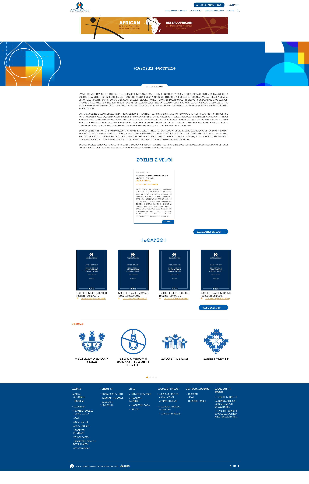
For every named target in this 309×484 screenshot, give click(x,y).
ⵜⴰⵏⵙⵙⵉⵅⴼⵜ (79, 406)
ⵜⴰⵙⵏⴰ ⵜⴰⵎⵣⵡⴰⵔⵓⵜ (154, 86)
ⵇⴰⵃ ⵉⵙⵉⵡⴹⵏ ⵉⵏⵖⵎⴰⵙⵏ (209, 231)
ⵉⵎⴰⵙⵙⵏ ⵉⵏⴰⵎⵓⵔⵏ (81, 437)
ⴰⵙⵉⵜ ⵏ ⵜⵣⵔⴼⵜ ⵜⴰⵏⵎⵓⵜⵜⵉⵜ (176, 11)
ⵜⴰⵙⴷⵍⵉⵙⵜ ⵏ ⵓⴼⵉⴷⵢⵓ (169, 413)
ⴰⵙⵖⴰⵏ (191, 397)
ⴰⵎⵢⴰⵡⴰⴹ (230, 11)
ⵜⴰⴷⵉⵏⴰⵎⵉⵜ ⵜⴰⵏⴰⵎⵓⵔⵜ (112, 398)
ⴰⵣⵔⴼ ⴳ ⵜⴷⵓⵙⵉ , (143, 181)
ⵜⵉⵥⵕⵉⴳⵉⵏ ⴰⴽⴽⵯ (211, 307)
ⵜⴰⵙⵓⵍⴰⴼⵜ (165, 409)
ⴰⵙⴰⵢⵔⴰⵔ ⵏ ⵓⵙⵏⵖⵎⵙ (168, 394)
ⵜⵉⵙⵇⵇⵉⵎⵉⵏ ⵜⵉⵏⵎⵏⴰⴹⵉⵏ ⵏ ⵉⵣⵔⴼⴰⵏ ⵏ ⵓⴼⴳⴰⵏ (84, 443)
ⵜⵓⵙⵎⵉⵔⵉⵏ (193, 394)
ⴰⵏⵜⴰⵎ (132, 388)
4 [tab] (156, 377)
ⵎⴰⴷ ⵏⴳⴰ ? (76, 388)
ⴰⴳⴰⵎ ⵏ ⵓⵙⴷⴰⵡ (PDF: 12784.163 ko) (93, 299)
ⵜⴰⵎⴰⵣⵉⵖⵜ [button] (232, 5)
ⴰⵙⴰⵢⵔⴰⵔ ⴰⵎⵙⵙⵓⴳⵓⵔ (198, 388)
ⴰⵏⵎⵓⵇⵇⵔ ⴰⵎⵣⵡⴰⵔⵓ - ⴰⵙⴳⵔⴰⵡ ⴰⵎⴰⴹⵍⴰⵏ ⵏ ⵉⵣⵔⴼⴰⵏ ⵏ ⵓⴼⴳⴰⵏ (225, 404)
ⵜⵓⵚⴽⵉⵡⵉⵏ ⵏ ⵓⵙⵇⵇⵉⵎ (83, 411)
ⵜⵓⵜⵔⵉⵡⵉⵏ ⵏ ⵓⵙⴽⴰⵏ (197, 401)
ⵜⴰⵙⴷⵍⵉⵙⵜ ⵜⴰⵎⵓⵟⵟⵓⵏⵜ (135, 400)
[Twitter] (230, 466)
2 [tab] (150, 377)
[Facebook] (238, 466)
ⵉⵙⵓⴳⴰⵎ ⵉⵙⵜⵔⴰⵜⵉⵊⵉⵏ (112, 394)
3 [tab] (153, 377)
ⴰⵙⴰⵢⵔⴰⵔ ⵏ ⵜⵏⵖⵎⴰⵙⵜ (169, 388)
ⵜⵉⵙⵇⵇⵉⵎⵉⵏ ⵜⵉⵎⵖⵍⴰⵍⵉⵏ (79, 432)
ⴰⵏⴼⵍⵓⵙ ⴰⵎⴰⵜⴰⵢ (81, 413)
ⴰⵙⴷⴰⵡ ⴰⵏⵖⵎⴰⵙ (166, 397)
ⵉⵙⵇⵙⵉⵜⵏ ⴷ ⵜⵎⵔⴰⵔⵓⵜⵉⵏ (214, 11)
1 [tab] (147, 377)
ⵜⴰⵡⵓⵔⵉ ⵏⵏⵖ (106, 388)
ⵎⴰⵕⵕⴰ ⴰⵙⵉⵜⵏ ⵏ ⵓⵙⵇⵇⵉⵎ (223, 390)
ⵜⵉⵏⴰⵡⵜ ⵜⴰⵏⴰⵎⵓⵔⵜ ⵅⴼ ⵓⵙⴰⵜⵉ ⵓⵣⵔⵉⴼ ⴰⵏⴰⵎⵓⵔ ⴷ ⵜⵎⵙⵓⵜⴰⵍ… (152, 176)
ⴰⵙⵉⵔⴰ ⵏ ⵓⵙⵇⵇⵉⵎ (81, 426)
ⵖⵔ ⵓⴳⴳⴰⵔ (168, 222)
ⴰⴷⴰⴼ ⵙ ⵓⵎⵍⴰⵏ (195, 11)
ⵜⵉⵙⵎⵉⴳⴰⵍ (78, 401)
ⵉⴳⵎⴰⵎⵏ (76, 418)
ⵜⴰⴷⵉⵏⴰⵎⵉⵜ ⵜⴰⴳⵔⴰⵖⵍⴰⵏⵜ (106, 404)
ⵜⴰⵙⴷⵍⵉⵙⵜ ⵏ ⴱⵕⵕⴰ (140, 405)
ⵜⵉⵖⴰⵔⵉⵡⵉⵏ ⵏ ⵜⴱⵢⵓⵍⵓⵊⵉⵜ (147, 184)
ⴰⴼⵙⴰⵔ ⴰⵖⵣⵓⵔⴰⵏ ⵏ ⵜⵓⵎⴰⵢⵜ (211, 5)
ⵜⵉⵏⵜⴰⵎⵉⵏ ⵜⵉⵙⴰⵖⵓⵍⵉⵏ (140, 394)
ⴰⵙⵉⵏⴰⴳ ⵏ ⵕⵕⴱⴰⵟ (81, 448)
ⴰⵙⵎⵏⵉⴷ (77, 394)
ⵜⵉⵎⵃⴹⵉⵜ (134, 409)
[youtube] (234, 466)
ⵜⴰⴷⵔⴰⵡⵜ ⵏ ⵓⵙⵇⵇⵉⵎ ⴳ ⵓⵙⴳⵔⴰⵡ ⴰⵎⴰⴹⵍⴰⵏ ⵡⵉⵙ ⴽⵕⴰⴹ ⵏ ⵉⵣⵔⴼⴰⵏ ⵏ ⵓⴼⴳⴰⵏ (226, 414)
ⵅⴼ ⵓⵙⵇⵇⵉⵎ (79, 397)
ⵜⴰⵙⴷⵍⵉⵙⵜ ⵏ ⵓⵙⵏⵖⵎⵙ (169, 406)
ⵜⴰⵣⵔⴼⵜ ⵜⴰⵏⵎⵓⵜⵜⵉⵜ (226, 397)
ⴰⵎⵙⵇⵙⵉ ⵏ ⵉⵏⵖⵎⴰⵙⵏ (168, 401)
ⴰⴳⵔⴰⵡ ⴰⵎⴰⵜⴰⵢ (80, 422)
